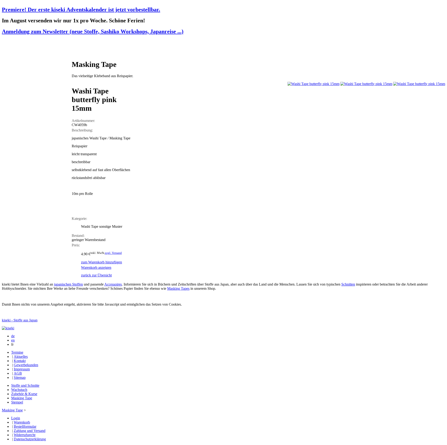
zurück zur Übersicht (96, 275)
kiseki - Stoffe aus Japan (19, 320)
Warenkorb (22, 422)
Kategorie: (79, 219)
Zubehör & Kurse (24, 394)
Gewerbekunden (26, 365)
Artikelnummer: (83, 121)
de (13, 336)
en (13, 340)
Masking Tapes (178, 288)
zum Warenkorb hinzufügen (101, 262)
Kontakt (20, 361)
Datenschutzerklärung (30, 439)
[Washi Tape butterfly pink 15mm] (313, 84)
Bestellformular (25, 426)
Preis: (76, 245)
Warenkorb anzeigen (96, 267)
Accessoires (113, 284)
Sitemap (20, 377)
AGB (18, 373)
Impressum (22, 369)
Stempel (17, 402)
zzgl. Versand (113, 253)
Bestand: (78, 236)
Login (15, 418)
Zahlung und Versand (29, 431)
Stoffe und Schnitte (25, 385)
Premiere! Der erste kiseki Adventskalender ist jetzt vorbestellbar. (81, 10)
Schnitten (348, 284)
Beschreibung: (82, 130)
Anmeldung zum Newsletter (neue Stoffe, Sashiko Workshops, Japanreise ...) (92, 31)
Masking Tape (21, 398)
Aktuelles (21, 357)
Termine (17, 352)
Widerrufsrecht (24, 435)
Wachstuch (19, 390)
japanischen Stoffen (68, 284)
